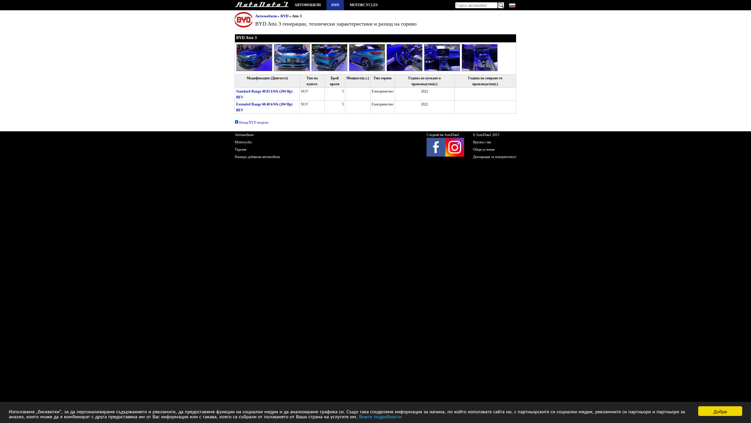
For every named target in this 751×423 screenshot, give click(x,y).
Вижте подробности (380, 416)
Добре (720, 411)
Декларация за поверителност (494, 157)
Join (335, 5)
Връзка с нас (482, 142)
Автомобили (308, 5)
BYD (284, 16)
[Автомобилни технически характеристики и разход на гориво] (262, 5)
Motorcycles (364, 5)
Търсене (240, 149)
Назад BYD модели (253, 122)
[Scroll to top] (714, 401)
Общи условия (484, 149)
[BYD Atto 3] (255, 70)
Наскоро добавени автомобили (257, 157)
